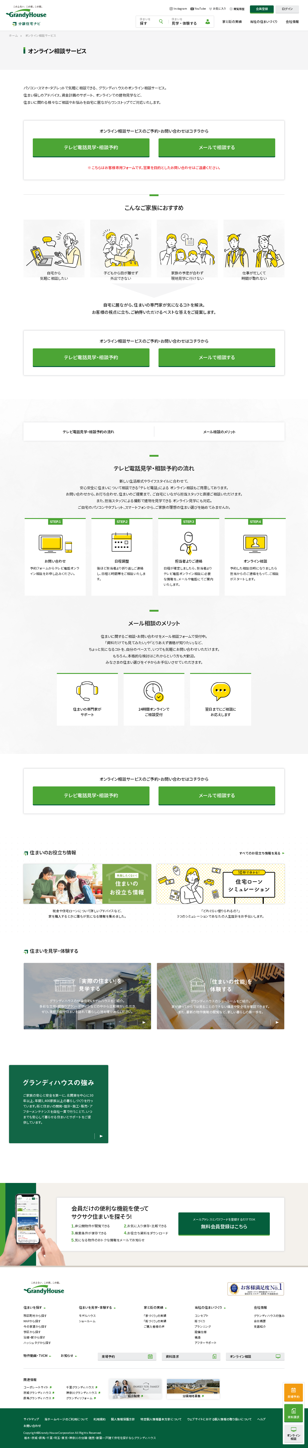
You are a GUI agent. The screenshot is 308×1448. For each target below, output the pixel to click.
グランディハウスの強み (269, 1316)
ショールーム (87, 1321)
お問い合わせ (32, 1426)
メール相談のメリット (219, 431)
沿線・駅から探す (34, 1337)
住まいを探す (32, 1307)
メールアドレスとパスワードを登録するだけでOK (224, 1223)
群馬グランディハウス (37, 1398)
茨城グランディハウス (37, 1393)
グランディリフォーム (79, 1398)
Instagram (180, 9)
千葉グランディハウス (80, 1387)
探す (145, 21)
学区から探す (32, 1332)
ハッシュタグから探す (37, 1343)
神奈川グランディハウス (81, 1393)
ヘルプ (261, 1419)
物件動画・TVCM (35, 1355)
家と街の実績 (232, 21)
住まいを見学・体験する (95, 1307)
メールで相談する (217, 147)
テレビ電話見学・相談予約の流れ (88, 431)
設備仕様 (201, 1332)
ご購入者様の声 (154, 1326)
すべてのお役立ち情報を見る (260, 853)
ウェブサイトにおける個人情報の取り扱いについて (219, 1419)
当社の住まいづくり (264, 21)
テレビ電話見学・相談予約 (91, 147)
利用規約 (100, 1419)
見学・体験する (184, 21)
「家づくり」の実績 (155, 1316)
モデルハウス (87, 1316)
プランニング (203, 1326)
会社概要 (260, 1321)
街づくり (200, 1321)
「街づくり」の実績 (155, 1321)
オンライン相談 (240, 1356)
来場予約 (108, 1356)
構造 (198, 1337)
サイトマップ (31, 1419)
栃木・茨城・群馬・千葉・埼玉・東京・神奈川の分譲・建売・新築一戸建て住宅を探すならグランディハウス (90, 1438)
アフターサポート (206, 1343)
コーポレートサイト (35, 1387)
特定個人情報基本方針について (161, 1419)
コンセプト (201, 1316)
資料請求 (172, 1356)
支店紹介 (260, 1326)
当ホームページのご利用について (66, 1419)
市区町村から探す (35, 1316)
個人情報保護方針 (123, 1419)
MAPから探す (32, 1321)
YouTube (200, 8)
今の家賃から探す (35, 1326)
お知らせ (67, 1355)
